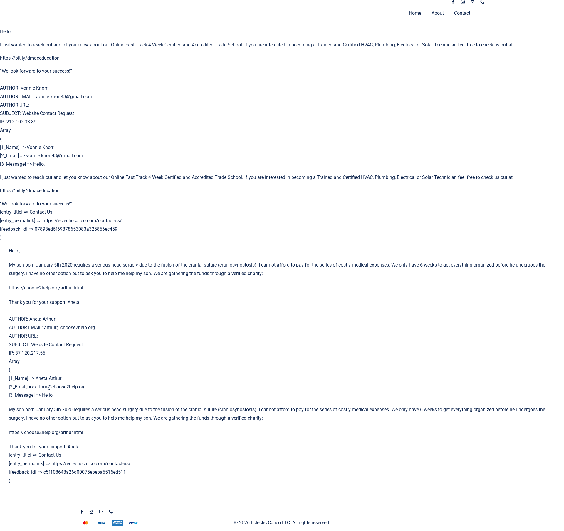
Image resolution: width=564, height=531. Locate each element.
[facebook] (453, 2)
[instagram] (463, 2)
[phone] (482, 2)
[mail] (472, 2)
